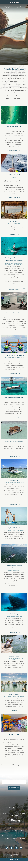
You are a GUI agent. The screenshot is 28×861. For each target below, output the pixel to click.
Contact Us (22, 830)
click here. (23, 765)
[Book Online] (14, 344)
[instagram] (7, 849)
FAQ (11, 833)
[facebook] (11, 849)
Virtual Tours (6, 830)
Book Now (13, 234)
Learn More (13, 710)
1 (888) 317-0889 (14, 815)
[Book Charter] (14, 163)
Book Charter (13, 197)
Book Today (14, 859)
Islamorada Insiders (19, 833)
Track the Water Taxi (13, 150)
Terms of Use (9, 841)
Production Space (6, 835)
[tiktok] (16, 849)
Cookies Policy (14, 838)
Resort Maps (14, 830)
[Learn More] (14, 682)
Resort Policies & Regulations (19, 835)
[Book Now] (14, 210)
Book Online (13, 373)
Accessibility (22, 838)
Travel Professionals (18, 827)
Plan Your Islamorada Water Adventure (14, 288)
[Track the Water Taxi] (14, 115)
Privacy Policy (6, 838)
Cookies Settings (18, 841)
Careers (6, 833)
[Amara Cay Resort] (7, 7)
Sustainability (8, 827)
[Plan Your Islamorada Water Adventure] (14, 246)
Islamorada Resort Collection (13, 1)
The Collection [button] (14, 2)
